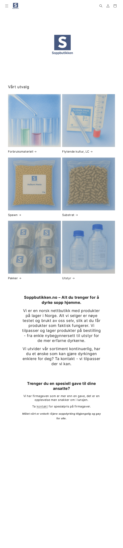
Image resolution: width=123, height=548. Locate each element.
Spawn (13, 215)
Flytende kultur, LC (75, 151)
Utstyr (66, 278)
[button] (6, 5)
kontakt (42, 406)
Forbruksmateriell (20, 151)
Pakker (13, 278)
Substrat (68, 215)
